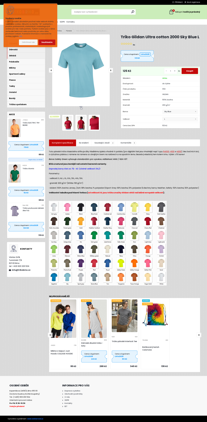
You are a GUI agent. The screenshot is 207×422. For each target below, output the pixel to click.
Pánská (69, 31)
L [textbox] (164, 119)
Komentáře (128, 142)
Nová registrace (193, 2)
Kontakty (71, 22)
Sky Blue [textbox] (167, 111)
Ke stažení (84, 142)
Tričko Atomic (28, 168)
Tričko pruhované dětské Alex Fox (33, 209)
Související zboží (104, 142)
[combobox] (180, 111)
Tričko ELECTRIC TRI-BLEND (31, 124)
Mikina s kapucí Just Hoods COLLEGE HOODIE (62, 352)
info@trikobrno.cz (21, 270)
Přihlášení (179, 2)
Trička (59, 31)
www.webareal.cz (35, 419)
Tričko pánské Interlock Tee (124, 341)
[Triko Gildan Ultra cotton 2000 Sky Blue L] (81, 70)
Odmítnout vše (28, 42)
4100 (172, 151)
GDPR (62, 22)
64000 (166, 151)
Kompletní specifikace (62, 142)
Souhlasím (46, 42)
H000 (179, 151)
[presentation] (51, 70)
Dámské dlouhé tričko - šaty (92, 344)
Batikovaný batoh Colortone (150, 348)
